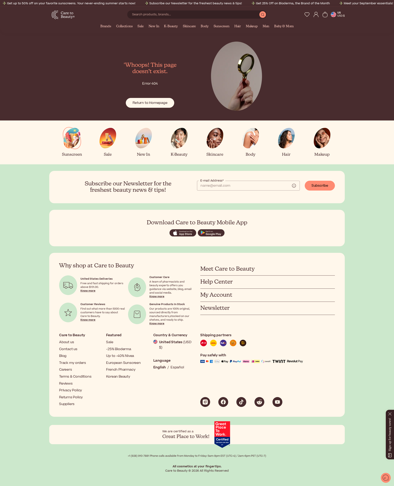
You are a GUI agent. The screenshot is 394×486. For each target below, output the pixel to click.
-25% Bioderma (118, 349)
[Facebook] (223, 402)
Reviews (66, 383)
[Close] (390, 413)
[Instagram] (205, 402)
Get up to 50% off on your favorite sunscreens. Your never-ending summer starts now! (71, 3)
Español (177, 367)
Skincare (189, 26)
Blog (62, 355)
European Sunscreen (123, 362)
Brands (105, 26)
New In (154, 26)
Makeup (252, 26)
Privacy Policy (70, 390)
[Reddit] (259, 402)
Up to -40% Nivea (120, 355)
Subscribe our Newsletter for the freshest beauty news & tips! (195, 3)
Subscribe (320, 185)
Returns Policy (71, 397)
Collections (124, 26)
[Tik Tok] (241, 402)
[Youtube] (277, 402)
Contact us (68, 349)
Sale (140, 26)
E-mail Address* (212, 180)
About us (66, 342)
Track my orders (72, 362)
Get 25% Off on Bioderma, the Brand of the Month (293, 3)
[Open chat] (386, 478)
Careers (65, 369)
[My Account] (316, 14)
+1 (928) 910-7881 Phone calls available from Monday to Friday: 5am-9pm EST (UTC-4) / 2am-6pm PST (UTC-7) (197, 456)
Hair (237, 26)
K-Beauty (171, 26)
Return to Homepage (150, 102)
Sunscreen (221, 26)
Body (204, 26)
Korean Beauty (118, 376)
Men (266, 26)
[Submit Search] (262, 14)
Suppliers (66, 404)
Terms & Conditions (75, 376)
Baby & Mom (284, 26)
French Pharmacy (120, 369)
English (159, 367)
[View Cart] (325, 14)
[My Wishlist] (307, 14)
